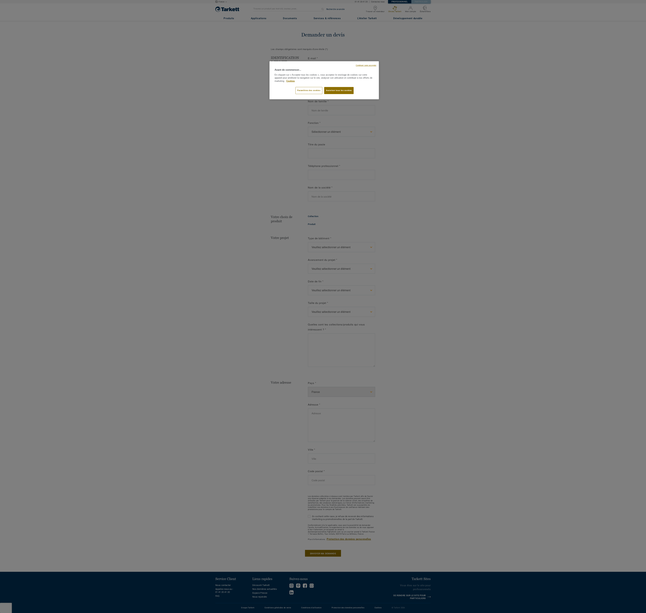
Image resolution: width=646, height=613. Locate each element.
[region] (324, 80)
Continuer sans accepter (366, 65)
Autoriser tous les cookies (339, 90)
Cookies (290, 81)
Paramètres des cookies (308, 90)
